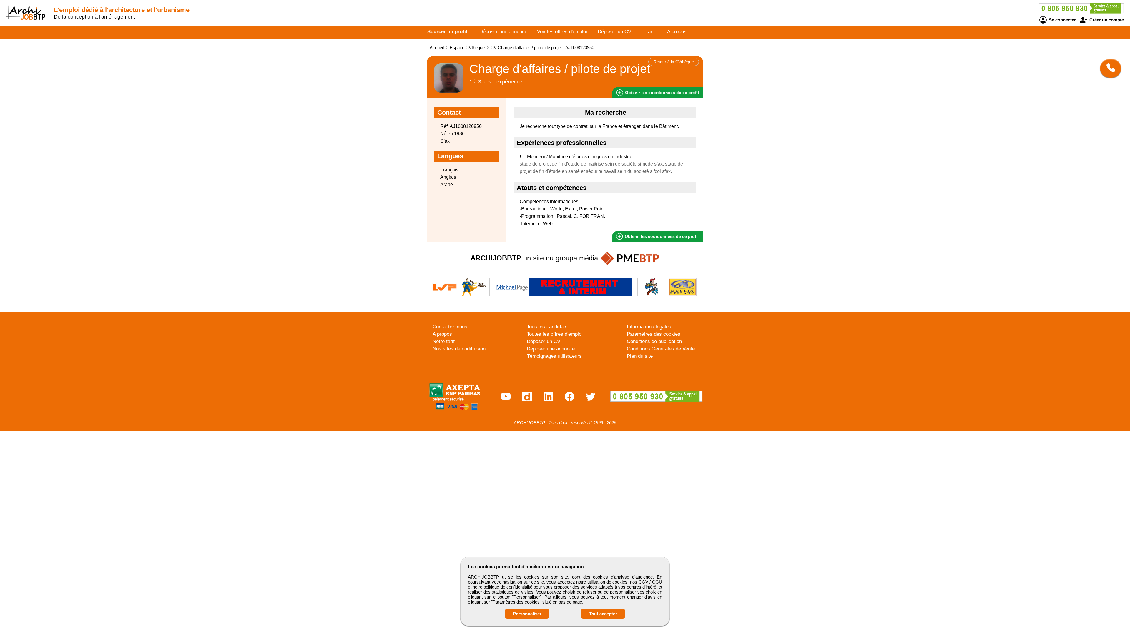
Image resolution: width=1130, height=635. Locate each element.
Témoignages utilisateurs (554, 356)
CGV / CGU (650, 581)
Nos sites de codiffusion (459, 349)
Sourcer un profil (447, 31)
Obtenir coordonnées (661, 92)
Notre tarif (444, 341)
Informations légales (649, 327)
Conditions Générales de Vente (661, 349)
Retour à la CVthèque (674, 61)
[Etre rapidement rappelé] (1108, 68)
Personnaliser (527, 613)
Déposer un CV (614, 31)
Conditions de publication (654, 341)
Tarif (650, 31)
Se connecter (1062, 19)
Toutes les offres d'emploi (555, 334)
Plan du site (640, 356)
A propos (677, 31)
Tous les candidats (547, 327)
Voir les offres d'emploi (562, 31)
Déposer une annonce (503, 31)
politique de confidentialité (507, 586)
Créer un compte (1106, 19)
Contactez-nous (450, 327)
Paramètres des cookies (653, 334)
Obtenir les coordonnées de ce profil (661, 236)
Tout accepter (603, 613)
